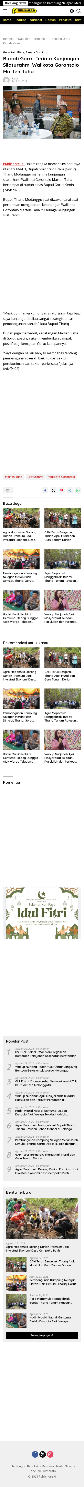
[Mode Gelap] (72, 11)
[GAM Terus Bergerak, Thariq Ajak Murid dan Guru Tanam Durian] (62, 518)
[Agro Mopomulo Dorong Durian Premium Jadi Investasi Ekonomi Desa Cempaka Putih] (21, 518)
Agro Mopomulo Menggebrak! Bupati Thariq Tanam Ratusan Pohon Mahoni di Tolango (61, 577)
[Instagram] (50, 1454)
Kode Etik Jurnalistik (42, 1471)
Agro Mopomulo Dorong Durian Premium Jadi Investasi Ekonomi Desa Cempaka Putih (19, 536)
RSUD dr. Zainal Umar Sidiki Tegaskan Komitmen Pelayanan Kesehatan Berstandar (45, 1054)
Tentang (17, 1466)
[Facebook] (35, 1454)
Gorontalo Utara (13, 52)
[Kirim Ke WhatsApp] (78, 490)
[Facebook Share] (45, 490)
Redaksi (32, 1466)
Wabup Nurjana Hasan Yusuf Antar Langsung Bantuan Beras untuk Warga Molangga (46, 1068)
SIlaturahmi (35, 477)
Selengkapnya (41, 1335)
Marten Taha (13, 477)
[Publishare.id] (24, 10)
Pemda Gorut (34, 52)
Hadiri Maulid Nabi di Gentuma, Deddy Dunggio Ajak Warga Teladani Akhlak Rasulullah (20, 618)
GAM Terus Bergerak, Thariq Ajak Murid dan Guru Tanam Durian (59, 536)
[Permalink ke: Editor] (6, 79)
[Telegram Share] (70, 490)
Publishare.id (47, 1476)
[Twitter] (42, 1454)
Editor (15, 78)
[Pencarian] (78, 11)
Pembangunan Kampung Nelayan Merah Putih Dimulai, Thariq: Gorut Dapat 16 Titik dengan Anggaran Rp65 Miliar (20, 577)
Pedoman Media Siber (57, 1466)
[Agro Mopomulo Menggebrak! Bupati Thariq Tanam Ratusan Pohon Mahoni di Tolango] (62, 559)
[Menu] (6, 10)
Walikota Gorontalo (61, 477)
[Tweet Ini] (53, 490)
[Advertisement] (42, 151)
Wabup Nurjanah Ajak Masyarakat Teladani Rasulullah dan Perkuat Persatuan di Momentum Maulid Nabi (61, 618)
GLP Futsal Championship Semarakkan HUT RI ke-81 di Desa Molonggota (46, 1083)
